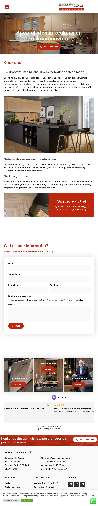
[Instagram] (76, 484)
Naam (11, 263)
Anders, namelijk (74, 300)
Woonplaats (14, 274)
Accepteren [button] (26, 500)
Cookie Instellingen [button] (11, 500)
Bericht (12, 305)
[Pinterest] (82, 484)
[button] (7, 7)
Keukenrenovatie (35, 300)
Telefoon (54, 285)
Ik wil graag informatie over (21, 296)
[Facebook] (70, 484)
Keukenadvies (17, 300)
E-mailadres (14, 285)
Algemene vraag (55, 300)
